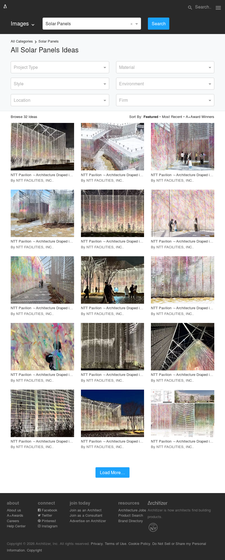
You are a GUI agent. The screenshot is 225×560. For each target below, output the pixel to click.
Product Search (130, 515)
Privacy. (97, 543)
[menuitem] (23, 23)
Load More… (112, 472)
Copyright (34, 550)
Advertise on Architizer (88, 520)
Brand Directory (130, 520)
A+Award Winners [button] (200, 116)
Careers (13, 520)
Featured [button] (151, 116)
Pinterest (48, 520)
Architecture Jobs (132, 510)
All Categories (22, 41)
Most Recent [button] (172, 116)
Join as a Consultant (86, 515)
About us (14, 510)
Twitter (46, 515)
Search (159, 23)
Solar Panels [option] (58, 23)
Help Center (16, 525)
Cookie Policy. (139, 543)
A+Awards (15, 515)
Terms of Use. (116, 543)
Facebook (49, 510)
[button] (42, 146)
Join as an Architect (86, 510)
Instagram (49, 525)
